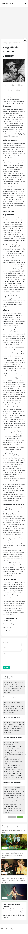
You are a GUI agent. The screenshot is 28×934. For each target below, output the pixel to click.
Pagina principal (7, 42)
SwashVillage (7, 3)
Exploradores (16, 42)
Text (4, 653)
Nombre (5, 642)
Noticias (5, 847)
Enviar (6, 667)
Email (4, 647)
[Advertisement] (14, 22)
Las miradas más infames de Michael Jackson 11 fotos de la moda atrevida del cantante (13, 880)
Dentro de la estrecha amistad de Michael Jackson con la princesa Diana (12, 855)
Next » (20, 817)
